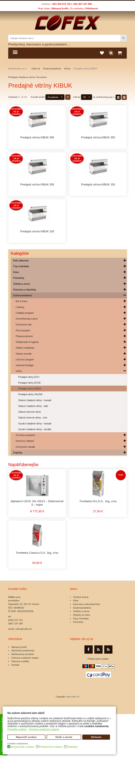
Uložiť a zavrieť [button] (63, 737)
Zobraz (76, 97)
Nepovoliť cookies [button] (26, 737)
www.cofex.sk (72, 697)
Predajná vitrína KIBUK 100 (37, 231)
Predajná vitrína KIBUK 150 (98, 184)
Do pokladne (76, 8)
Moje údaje (44, 8)
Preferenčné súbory (50, 747)
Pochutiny (78, 622)
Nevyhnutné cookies (22, 747)
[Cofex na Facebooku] (88, 649)
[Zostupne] (67, 97)
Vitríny (67, 68)
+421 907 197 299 (82, 4)
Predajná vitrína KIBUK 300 (37, 137)
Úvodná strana (80, 597)
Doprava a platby (20, 661)
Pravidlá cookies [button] (17, 729)
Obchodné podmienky (22, 650)
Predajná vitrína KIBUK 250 (98, 137)
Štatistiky (72, 747)
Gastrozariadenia (52, 68)
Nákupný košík (60, 8)
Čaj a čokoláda (81, 618)
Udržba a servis (81, 611)
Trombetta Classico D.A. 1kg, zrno (37, 552)
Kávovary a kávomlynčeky (86, 604)
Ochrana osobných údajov (25, 657)
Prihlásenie (91, 8)
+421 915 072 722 (61, 4)
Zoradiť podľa (38, 97)
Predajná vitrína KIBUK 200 (37, 184)
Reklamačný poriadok (22, 654)
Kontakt (15, 665)
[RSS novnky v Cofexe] (108, 649)
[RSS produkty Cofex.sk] (98, 649)
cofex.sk (35, 68)
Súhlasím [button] (96, 737)
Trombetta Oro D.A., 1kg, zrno (98, 501)
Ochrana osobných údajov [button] (44, 729)
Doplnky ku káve (81, 614)
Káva (75, 600)
